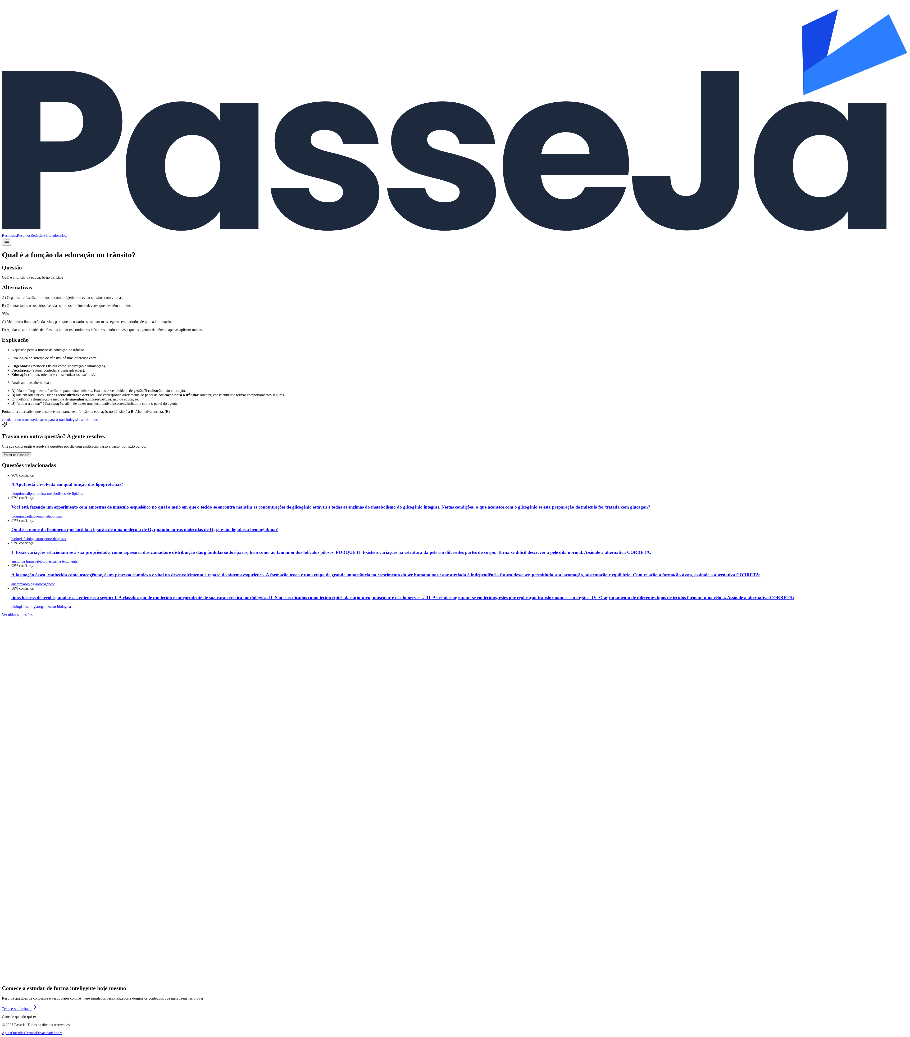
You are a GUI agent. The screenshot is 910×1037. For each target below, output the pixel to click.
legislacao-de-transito (85, 420)
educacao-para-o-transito (51, 420)
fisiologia (30, 539)
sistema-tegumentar (64, 561)
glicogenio (36, 516)
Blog (63, 235)
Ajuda (6, 1033)
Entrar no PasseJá (16, 455)
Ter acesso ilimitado (17, 1009)
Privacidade (45, 1033)
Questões (18, 1033)
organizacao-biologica (54, 607)
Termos (30, 1033)
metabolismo (53, 516)
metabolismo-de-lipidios (65, 493)
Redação (37, 235)
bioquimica (19, 493)
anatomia (18, 584)
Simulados (51, 235)
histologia (30, 607)
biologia (17, 539)
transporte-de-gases (51, 539)
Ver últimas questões (17, 615)
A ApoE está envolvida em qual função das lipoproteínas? (67, 484)
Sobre (58, 1033)
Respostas (9, 235)
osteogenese (46, 584)
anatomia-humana (24, 561)
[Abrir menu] (6, 242)
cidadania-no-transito (17, 420)
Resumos (24, 235)
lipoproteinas (37, 493)
